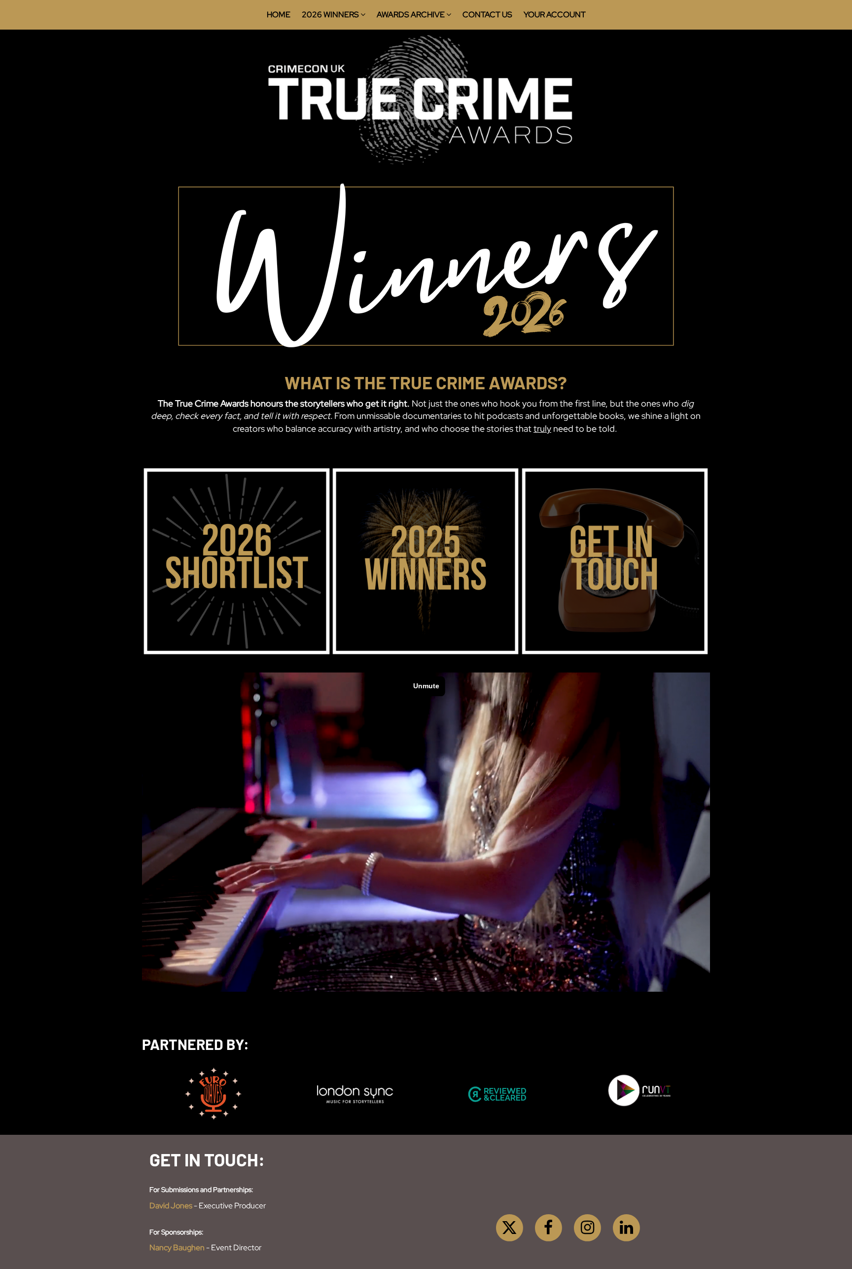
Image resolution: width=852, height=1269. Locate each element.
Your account (555, 14)
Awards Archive (411, 14)
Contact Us (487, 14)
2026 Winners (331, 14)
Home (278, 14)
